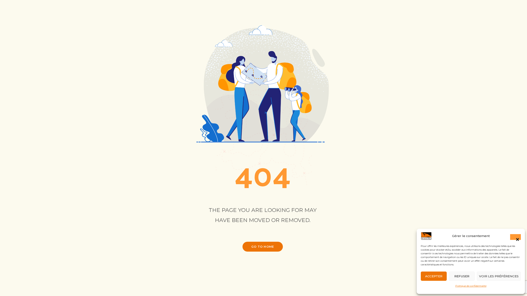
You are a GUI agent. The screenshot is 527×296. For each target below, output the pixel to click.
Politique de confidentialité (470, 285)
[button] (515, 237)
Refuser (461, 276)
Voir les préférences (499, 276)
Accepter (433, 276)
